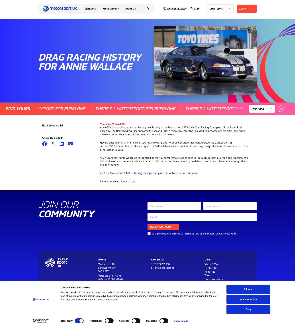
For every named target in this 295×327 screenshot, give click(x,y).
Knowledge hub (176, 8)
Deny (248, 309)
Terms (208, 275)
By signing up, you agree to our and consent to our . (194, 233)
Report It (210, 271)
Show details (181, 321)
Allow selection (248, 299)
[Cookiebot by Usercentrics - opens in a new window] (40, 321)
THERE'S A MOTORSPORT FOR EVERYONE (124, 108)
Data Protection (214, 279)
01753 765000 (162, 264)
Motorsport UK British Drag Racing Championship (139, 173)
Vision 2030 (211, 264)
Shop (197, 8)
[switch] (109, 320)
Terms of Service (193, 233)
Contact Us (211, 268)
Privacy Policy (229, 233)
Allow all (248, 289)
